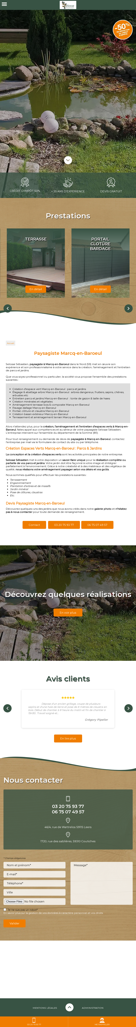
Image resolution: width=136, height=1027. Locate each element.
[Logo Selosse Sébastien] (68, 5)
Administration (92, 1008)
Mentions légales (45, 1008)
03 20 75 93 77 (64, 525)
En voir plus (68, 612)
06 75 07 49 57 (97, 525)
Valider (14, 923)
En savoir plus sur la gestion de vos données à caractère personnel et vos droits (53, 913)
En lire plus (68, 738)
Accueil (10, 343)
